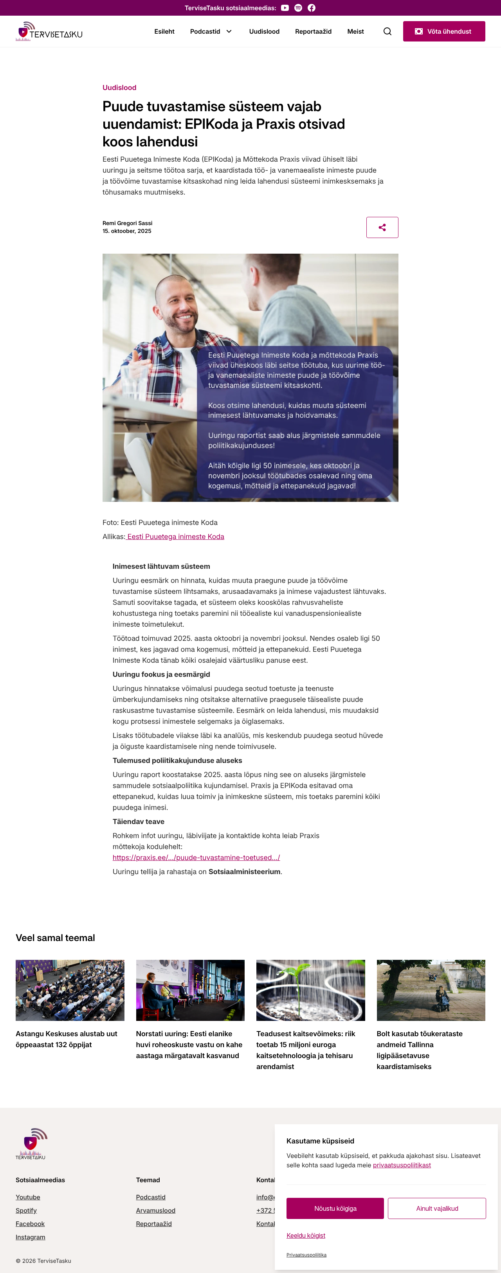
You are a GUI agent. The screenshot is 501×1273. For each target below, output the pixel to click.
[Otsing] (387, 31)
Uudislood (264, 31)
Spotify (26, 1210)
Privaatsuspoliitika (306, 1255)
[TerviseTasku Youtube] (285, 8)
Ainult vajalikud (437, 1208)
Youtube (28, 1197)
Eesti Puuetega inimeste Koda (175, 537)
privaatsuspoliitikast (402, 1165)
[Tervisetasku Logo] (49, 31)
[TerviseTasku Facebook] (311, 8)
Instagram (30, 1237)
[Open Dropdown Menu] (229, 31)
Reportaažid (313, 31)
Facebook (30, 1224)
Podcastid (205, 31)
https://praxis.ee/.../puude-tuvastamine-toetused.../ (196, 858)
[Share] (382, 227)
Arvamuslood (156, 1210)
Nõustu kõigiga (335, 1208)
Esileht (165, 31)
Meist (355, 31)
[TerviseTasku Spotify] (298, 8)
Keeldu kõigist (306, 1235)
